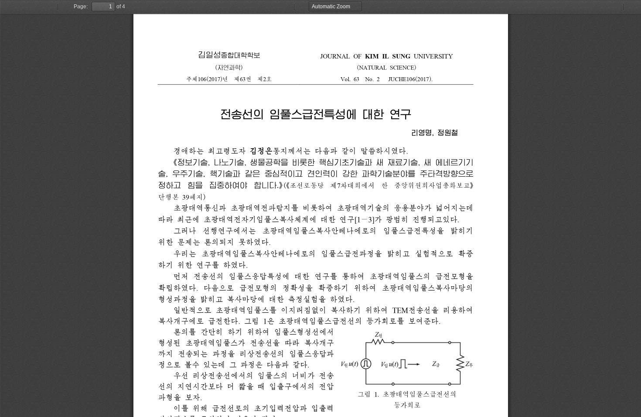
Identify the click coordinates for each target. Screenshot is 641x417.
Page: (81, 6)
